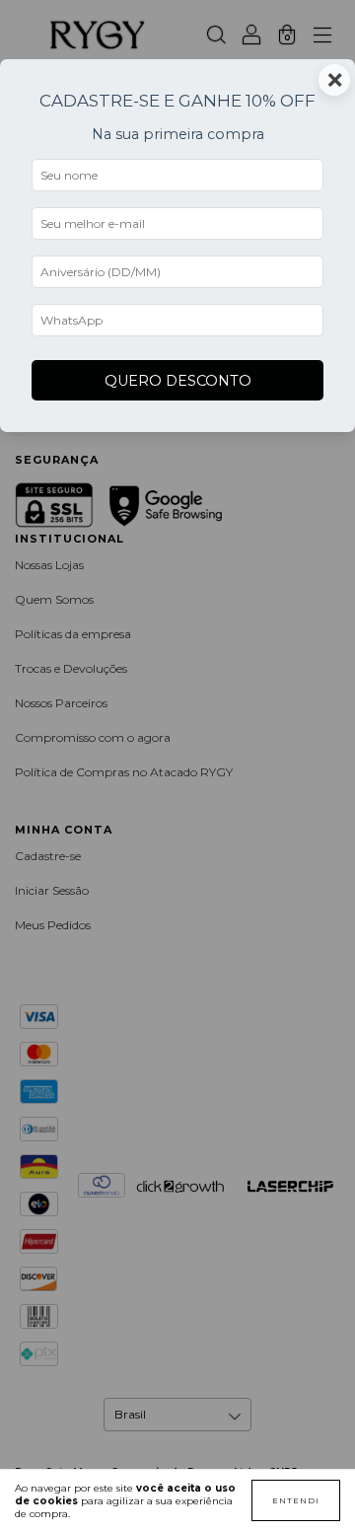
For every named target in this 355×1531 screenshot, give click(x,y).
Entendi (296, 1500)
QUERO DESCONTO (178, 381)
